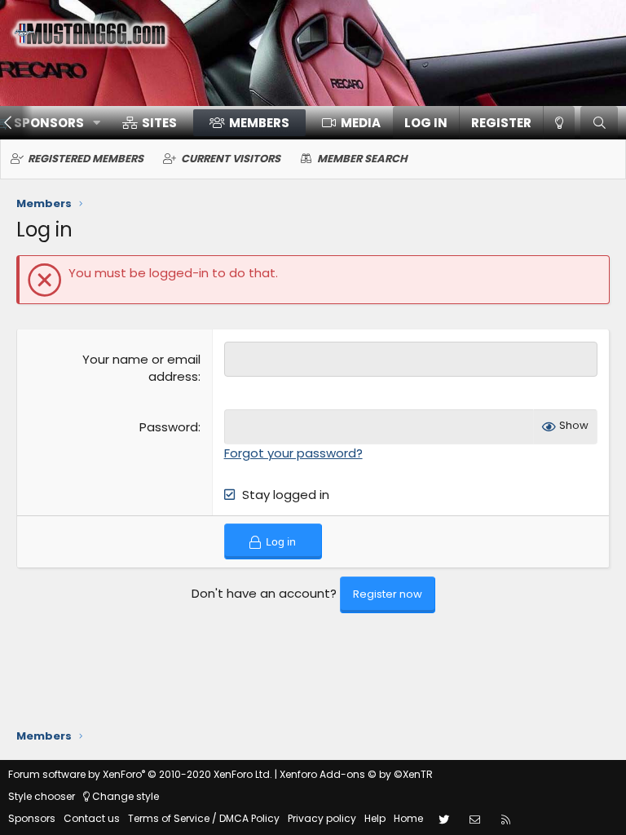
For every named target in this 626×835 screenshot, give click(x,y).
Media (361, 122)
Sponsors (31, 818)
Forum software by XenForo (140, 774)
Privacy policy (322, 818)
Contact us (92, 818)
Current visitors (230, 158)
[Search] (599, 122)
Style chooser (41, 796)
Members (259, 122)
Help (375, 818)
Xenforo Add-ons (356, 774)
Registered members (85, 158)
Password (168, 426)
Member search (362, 158)
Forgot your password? (293, 453)
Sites (159, 122)
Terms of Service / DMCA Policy (204, 818)
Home (408, 818)
